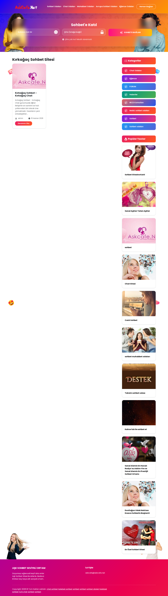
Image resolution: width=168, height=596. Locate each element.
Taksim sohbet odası (135, 393)
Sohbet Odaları (54, 6)
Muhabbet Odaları (85, 6)
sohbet (128, 247)
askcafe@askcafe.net (95, 573)
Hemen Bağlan (146, 6)
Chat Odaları (69, 6)
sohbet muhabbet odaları (137, 356)
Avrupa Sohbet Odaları (106, 6)
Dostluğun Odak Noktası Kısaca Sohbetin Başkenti (137, 511)
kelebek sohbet (65, 589)
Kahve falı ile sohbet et (136, 429)
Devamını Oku (23, 123)
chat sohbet (52, 589)
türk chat (23, 592)
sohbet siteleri (93, 589)
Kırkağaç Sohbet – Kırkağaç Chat (26, 94)
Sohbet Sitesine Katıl (135, 174)
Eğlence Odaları (126, 6)
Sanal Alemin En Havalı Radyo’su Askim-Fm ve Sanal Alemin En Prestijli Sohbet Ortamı (136, 469)
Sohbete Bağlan (132, 32)
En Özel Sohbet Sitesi (135, 549)
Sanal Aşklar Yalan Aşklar (137, 211)
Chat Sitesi (130, 283)
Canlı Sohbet (131, 320)
